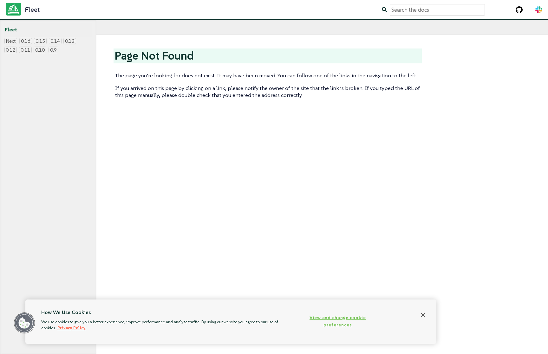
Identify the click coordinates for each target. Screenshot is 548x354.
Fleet (11, 30)
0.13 (70, 41)
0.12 (10, 50)
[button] (24, 323)
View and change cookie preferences (338, 321)
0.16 (25, 41)
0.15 (40, 41)
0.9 (53, 50)
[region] (230, 321)
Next (11, 41)
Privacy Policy (71, 328)
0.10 (40, 50)
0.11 (25, 50)
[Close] (423, 315)
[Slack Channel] (539, 9)
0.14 (55, 41)
